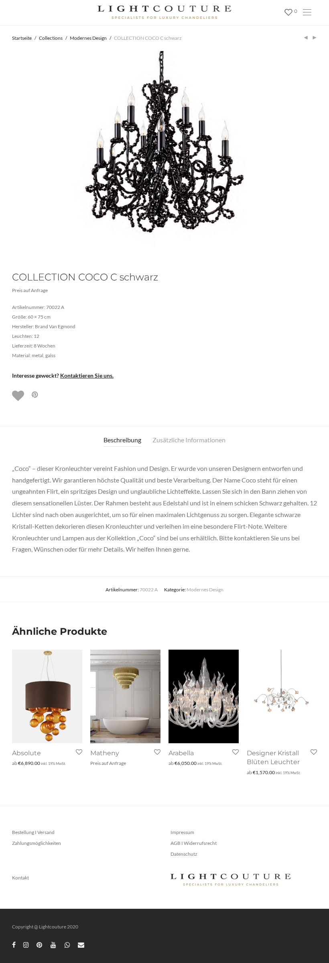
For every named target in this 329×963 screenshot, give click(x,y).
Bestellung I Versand (33, 832)
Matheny (104, 753)
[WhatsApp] (67, 944)
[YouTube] (54, 944)
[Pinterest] (40, 944)
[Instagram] (26, 944)
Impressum (182, 832)
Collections (51, 38)
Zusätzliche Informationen (188, 440)
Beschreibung (122, 440)
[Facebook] (14, 944)
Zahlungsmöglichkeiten (36, 843)
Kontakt (20, 878)
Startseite (22, 38)
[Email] (81, 944)
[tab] (122, 440)
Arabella (181, 753)
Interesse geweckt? (63, 375)
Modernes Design (88, 38)
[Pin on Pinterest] (35, 395)
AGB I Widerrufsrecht (194, 843)
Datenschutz (184, 854)
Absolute (26, 753)
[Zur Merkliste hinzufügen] (19, 396)
